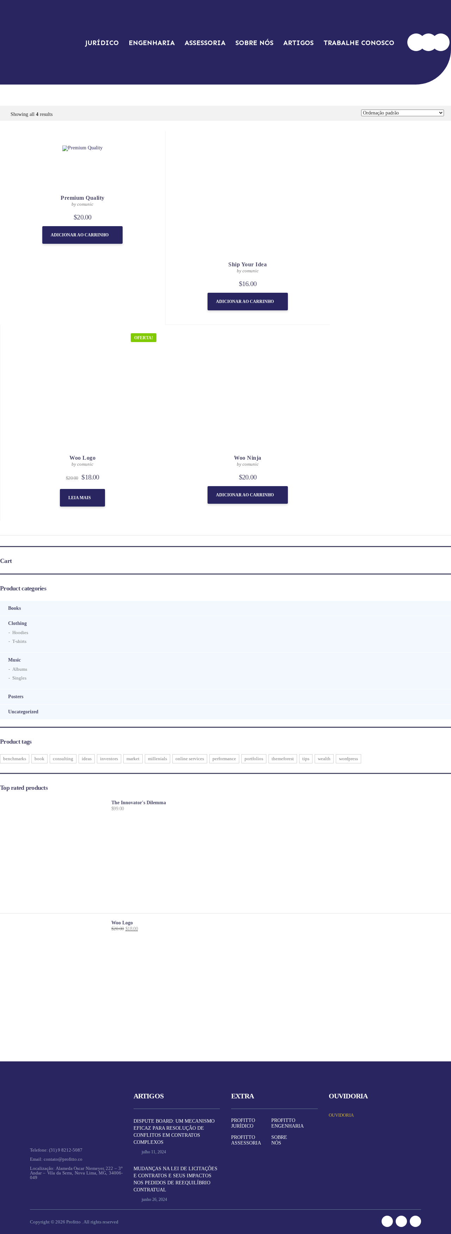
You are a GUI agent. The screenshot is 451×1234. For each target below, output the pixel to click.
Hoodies (20, 632)
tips (305, 758)
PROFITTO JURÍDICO (243, 1123)
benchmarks (14, 758)
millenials (157, 758)
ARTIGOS (298, 43)
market (133, 758)
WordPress (348, 758)
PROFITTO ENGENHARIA (287, 1123)
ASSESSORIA (205, 43)
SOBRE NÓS (254, 43)
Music (14, 660)
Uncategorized (23, 711)
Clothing (17, 623)
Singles (19, 678)
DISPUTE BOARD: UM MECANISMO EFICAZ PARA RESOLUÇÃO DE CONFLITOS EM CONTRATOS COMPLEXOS (174, 1131)
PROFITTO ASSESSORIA (246, 1140)
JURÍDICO (102, 43)
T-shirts (19, 641)
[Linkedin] (416, 42)
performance (224, 758)
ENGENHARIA (152, 43)
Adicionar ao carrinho (80, 234)
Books (14, 608)
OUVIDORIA (341, 1115)
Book (39, 758)
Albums (19, 669)
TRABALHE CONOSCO (358, 43)
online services (189, 758)
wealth (324, 758)
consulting (63, 758)
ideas (87, 758)
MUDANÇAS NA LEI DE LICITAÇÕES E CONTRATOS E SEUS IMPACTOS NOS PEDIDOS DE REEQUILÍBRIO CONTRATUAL (175, 1179)
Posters (15, 696)
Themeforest (283, 758)
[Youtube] (441, 42)
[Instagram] (428, 42)
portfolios (254, 758)
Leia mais (79, 497)
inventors (109, 758)
